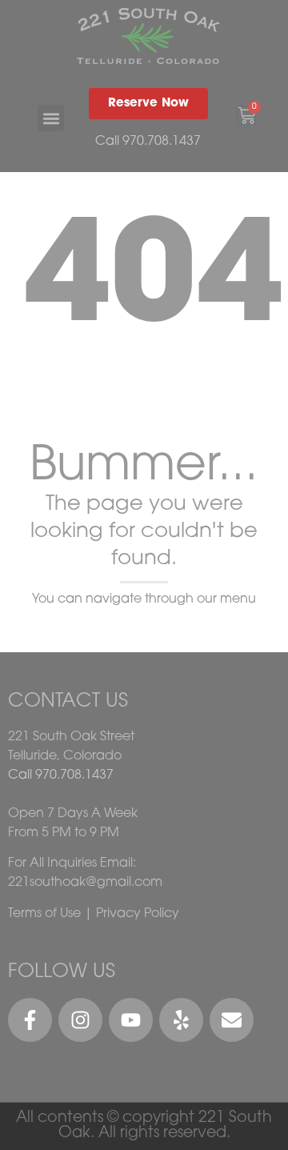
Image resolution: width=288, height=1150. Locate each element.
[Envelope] (232, 1020)
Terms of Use (44, 914)
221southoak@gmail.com (85, 882)
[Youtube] (131, 1020)
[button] (51, 118)
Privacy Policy (137, 914)
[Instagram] (80, 1020)
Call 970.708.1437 (148, 141)
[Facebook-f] (30, 1020)
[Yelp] (181, 1020)
